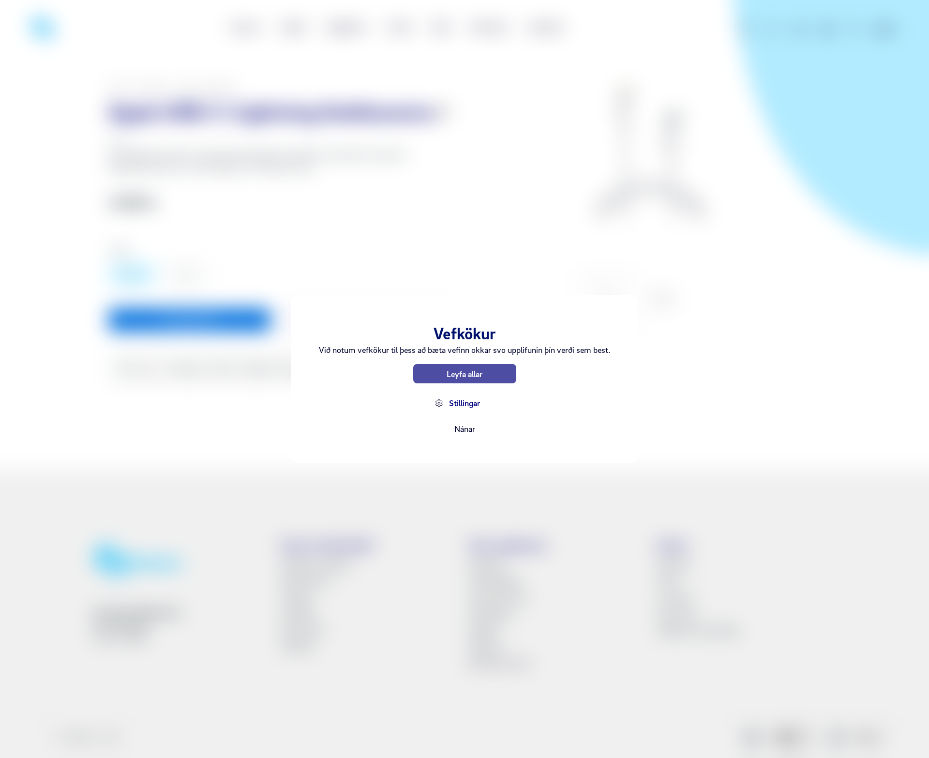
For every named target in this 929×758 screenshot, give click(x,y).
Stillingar (464, 403)
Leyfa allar (464, 374)
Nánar (464, 429)
